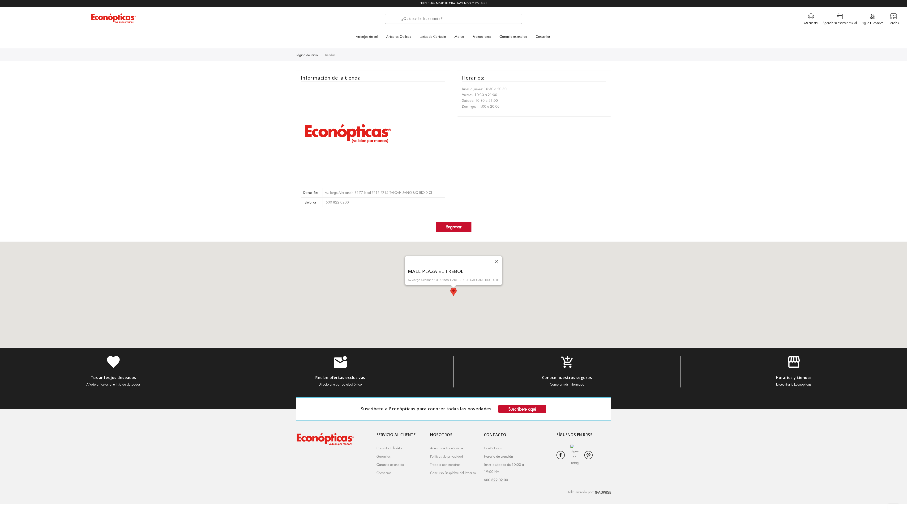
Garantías (383, 456)
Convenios (383, 473)
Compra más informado (567, 384)
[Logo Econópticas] (113, 18)
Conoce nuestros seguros (567, 377)
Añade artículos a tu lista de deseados (113, 384)
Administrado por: (581, 492)
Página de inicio (307, 55)
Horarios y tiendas (794, 377)
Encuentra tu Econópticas (793, 384)
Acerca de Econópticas (446, 448)
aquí (483, 3)
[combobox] (460, 19)
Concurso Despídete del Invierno (453, 473)
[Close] (496, 262)
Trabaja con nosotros (445, 464)
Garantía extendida (390, 464)
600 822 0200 (337, 202)
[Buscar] (395, 19)
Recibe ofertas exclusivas (340, 377)
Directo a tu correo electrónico (340, 384)
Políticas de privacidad (446, 456)
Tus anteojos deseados (113, 377)
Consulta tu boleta (389, 448)
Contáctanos (493, 448)
